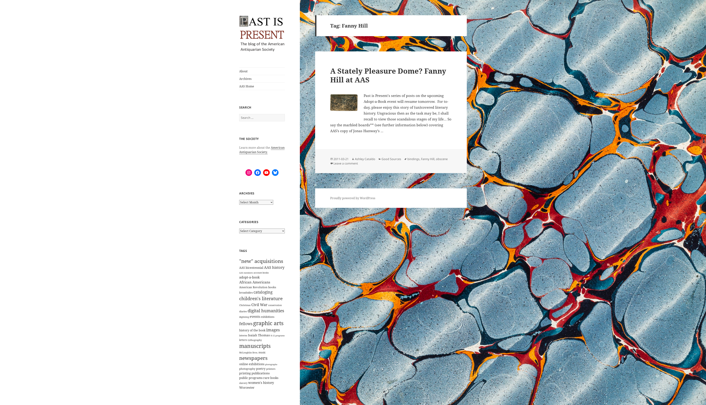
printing (245, 373)
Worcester (246, 387)
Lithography (255, 340)
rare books (270, 378)
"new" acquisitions (261, 261)
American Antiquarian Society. (262, 150)
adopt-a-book (249, 277)
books (272, 287)
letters (243, 340)
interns (243, 335)
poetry (260, 369)
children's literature (261, 298)
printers (270, 368)
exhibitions (267, 317)
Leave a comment (346, 163)
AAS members (246, 272)
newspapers (253, 358)
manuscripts (255, 346)
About (243, 71)
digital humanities (266, 311)
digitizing (244, 316)
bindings (413, 159)
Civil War (259, 304)
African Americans (254, 282)
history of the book (252, 330)
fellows (245, 323)
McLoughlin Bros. (248, 352)
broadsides (246, 292)
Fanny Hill (427, 159)
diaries (243, 311)
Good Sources (391, 159)
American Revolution (253, 287)
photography (247, 368)
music (262, 352)
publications (261, 373)
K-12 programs (278, 335)
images (273, 329)
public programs (251, 378)
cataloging (263, 292)
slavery (243, 383)
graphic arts (268, 323)
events (255, 316)
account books (261, 272)
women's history (261, 382)
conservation (275, 305)
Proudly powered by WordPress (352, 198)
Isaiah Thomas (259, 335)
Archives (245, 79)
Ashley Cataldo (365, 159)
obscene (442, 159)
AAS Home (246, 86)
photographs (271, 364)
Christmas (245, 305)
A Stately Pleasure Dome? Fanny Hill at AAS (388, 75)
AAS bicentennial (251, 268)
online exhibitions (251, 364)
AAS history (274, 267)
